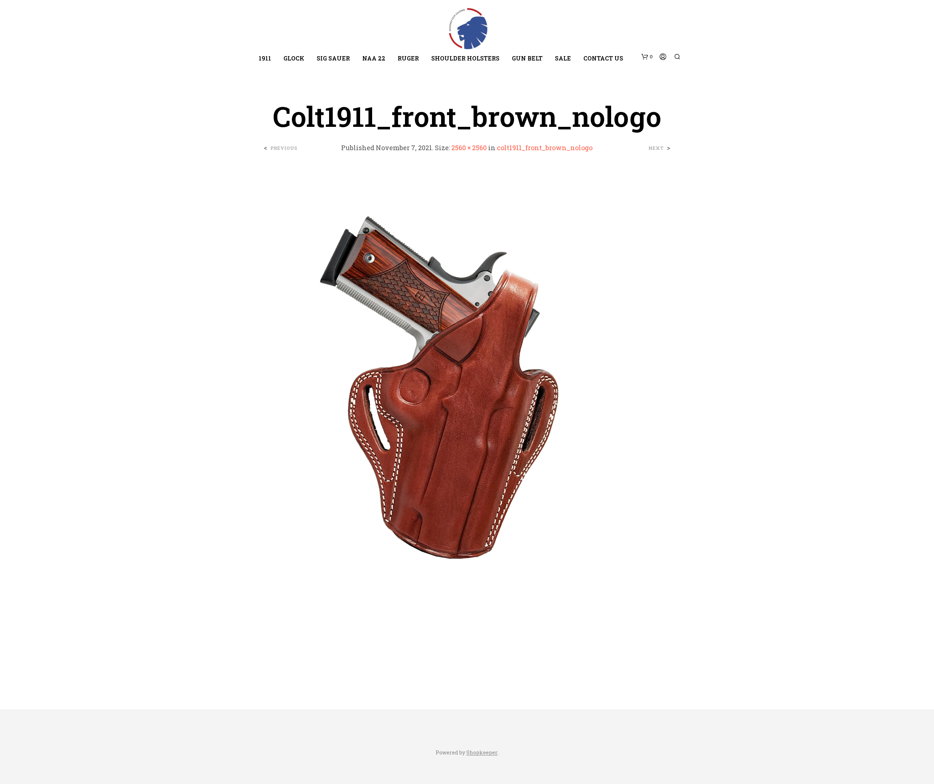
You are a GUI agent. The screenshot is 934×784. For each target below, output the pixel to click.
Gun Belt (527, 58)
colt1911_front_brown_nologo (545, 147)
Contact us (603, 58)
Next (656, 148)
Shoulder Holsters (465, 58)
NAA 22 (373, 58)
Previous (283, 148)
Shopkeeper (482, 753)
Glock (293, 58)
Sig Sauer (333, 58)
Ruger (408, 58)
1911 (265, 58)
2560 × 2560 (469, 147)
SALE (563, 58)
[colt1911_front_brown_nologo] (467, 425)
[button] (647, 57)
